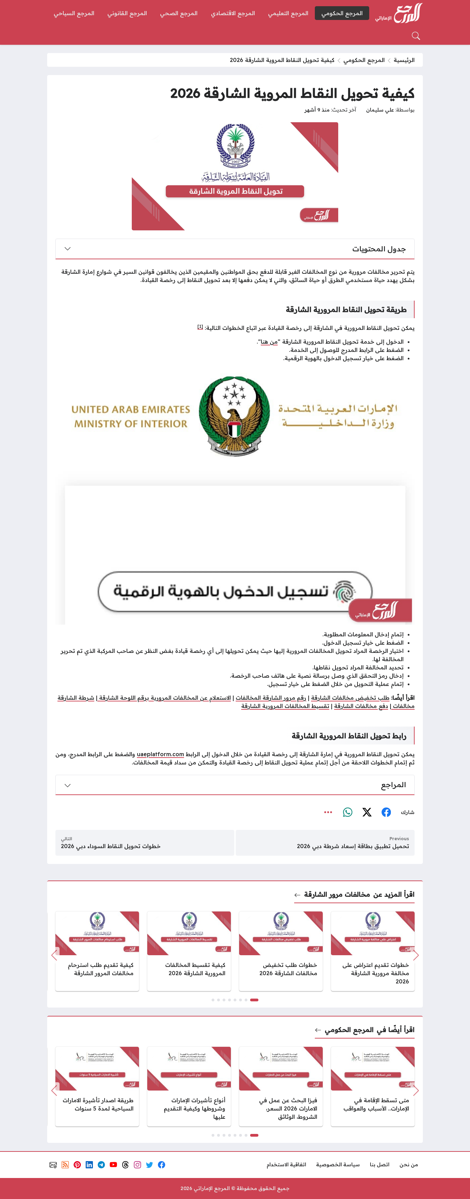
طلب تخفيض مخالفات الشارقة (350, 697)
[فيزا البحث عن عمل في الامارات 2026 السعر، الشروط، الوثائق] (281, 1086)
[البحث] (416, 36)
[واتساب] (347, 812)
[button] (254, 1000)
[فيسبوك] (386, 812)
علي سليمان (380, 110)
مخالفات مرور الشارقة (337, 894)
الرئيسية (404, 59)
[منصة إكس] (366, 812)
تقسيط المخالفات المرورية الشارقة (285, 705)
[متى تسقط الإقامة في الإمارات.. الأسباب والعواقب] (373, 1086)
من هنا (269, 341)
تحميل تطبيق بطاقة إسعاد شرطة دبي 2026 (353, 846)
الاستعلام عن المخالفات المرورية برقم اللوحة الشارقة (164, 697)
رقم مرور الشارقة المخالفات (271, 697)
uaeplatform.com (160, 754)
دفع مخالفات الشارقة (361, 705)
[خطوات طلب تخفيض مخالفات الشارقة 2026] (281, 951)
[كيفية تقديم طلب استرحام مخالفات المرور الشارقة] (97, 951)
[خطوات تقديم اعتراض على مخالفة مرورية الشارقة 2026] (373, 951)
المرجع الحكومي (364, 59)
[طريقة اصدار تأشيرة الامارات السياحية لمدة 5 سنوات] (97, 1086)
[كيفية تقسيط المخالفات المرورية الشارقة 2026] (189, 951)
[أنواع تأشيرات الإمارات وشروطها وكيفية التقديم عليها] (189, 1086)
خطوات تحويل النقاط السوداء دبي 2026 (111, 846)
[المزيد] (328, 812)
